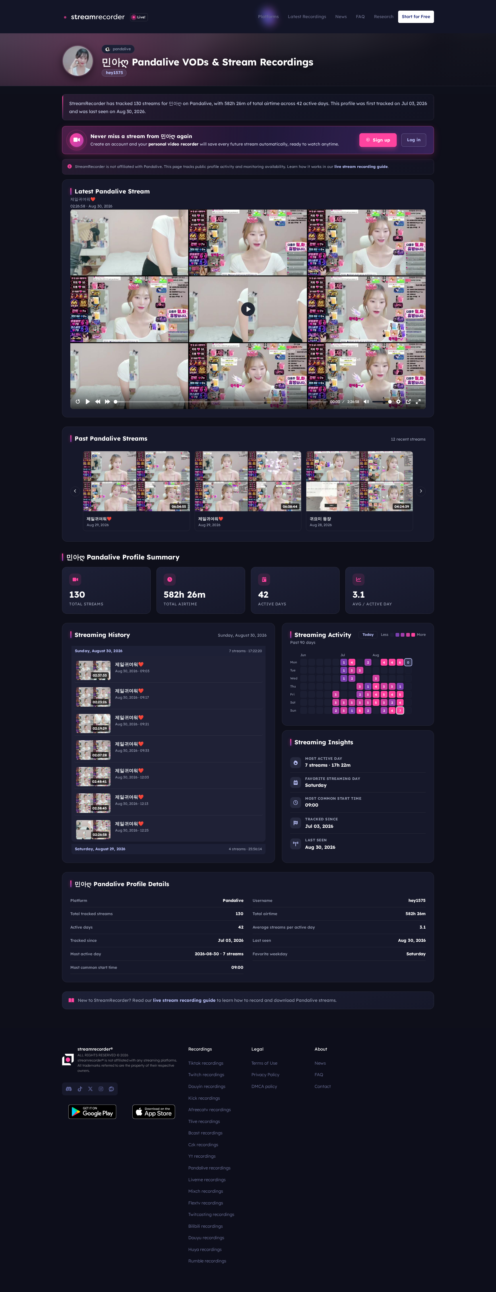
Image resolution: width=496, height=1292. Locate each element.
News (341, 16)
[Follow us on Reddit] (111, 1089)
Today (368, 634)
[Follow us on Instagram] (101, 1089)
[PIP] (408, 401)
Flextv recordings (205, 1203)
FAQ (360, 16)
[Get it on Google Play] (92, 1112)
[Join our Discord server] (69, 1089)
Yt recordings (202, 1156)
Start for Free (416, 16)
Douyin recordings (206, 1086)
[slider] (221, 401)
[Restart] (77, 401)
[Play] (87, 401)
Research (384, 16)
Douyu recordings (206, 1237)
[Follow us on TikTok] (80, 1089)
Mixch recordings (205, 1191)
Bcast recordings (205, 1133)
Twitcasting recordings (211, 1214)
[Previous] (75, 491)
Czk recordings (203, 1144)
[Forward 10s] (107, 401)
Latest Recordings (307, 16)
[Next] (421, 491)
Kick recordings (204, 1098)
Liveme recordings (207, 1179)
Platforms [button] (268, 16)
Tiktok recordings (205, 1063)
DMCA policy (264, 1086)
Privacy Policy (265, 1074)
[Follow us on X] (90, 1089)
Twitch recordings (206, 1074)
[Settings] (398, 401)
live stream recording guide (361, 166)
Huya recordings (205, 1249)
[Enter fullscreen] (418, 401)
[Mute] (366, 401)
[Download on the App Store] (153, 1112)
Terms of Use (264, 1063)
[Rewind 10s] (97, 401)
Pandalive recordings (209, 1168)
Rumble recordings (207, 1261)
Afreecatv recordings (209, 1109)
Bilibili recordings (205, 1226)
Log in (414, 139)
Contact (323, 1086)
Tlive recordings (204, 1121)
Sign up (380, 140)
